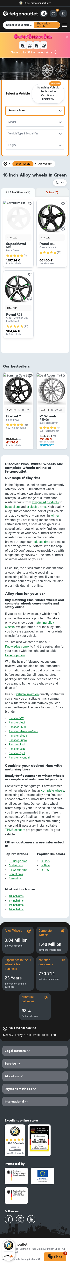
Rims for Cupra (18, 740)
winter (55, 515)
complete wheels (52, 790)
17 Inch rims (16, 900)
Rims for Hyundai (19, 757)
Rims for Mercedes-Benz (23, 731)
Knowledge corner (17, 646)
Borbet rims (16, 865)
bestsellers (12, 507)
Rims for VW (16, 718)
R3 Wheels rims (18, 870)
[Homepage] (5, 163)
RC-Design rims (18, 861)
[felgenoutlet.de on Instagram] (20, 1219)
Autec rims (15, 878)
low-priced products (45, 502)
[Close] (67, 37)
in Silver (45, 865)
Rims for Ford (17, 744)
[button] (35, 1051)
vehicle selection (27, 694)
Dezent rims (16, 874)
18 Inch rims (16, 896)
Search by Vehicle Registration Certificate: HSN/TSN (48, 92)
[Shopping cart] (63, 13)
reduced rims (41, 542)
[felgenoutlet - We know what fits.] (20, 13)
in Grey (45, 870)
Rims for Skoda (18, 735)
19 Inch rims (16, 905)
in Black (45, 861)
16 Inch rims (16, 909)
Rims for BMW (17, 727)
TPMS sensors (15, 830)
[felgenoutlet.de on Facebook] (9, 1219)
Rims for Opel (17, 753)
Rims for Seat (17, 748)
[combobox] (35, 110)
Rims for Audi (17, 722)
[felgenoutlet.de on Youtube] (31, 1219)
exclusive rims (36, 507)
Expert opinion (15, 655)
